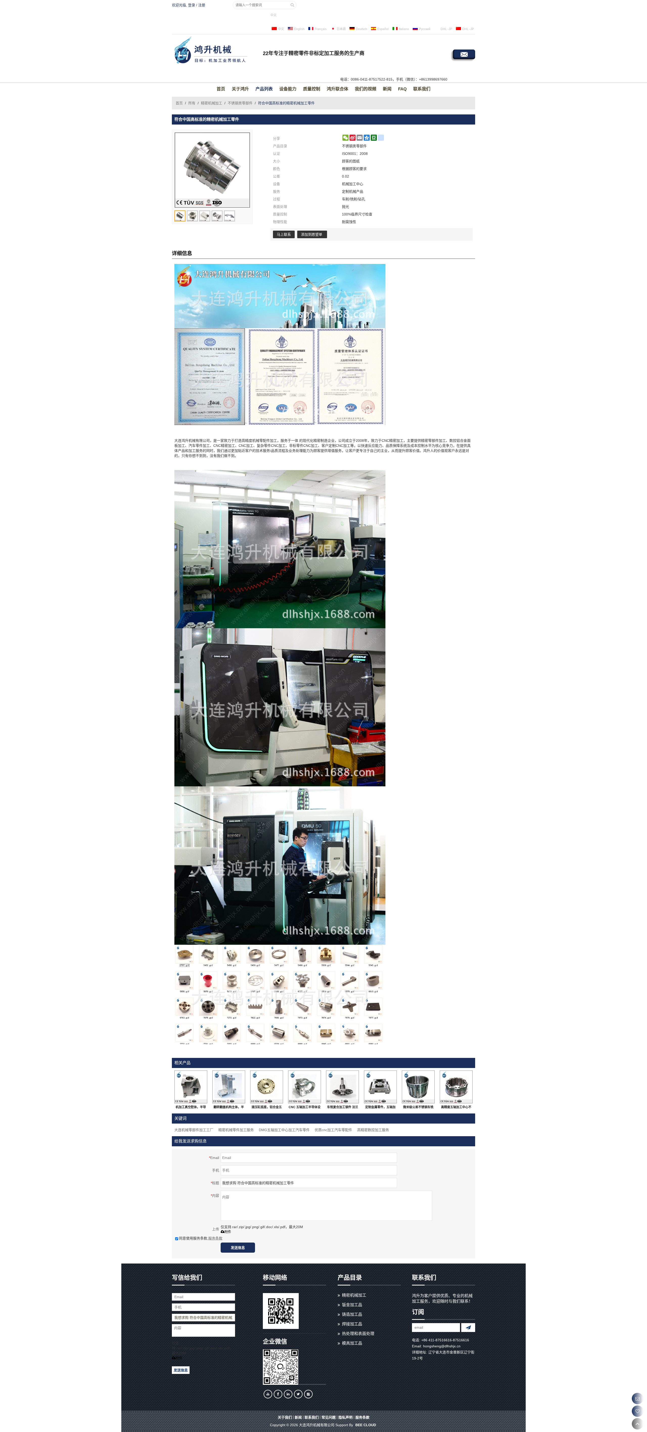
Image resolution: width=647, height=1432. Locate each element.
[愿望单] (637, 1411)
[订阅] (468, 1327)
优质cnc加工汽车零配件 (333, 1130)
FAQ (402, 89)
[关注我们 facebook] (278, 1394)
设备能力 (287, 89)
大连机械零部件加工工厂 (193, 1130)
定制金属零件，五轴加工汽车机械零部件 (380, 1108)
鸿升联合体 (337, 89)
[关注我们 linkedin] (288, 1394)
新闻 (387, 89)
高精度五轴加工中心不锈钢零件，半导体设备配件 (456, 1108)
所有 (191, 103)
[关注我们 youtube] (268, 1394)
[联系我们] (637, 1398)
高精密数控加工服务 (373, 1130)
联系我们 (421, 89)
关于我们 (285, 1417)
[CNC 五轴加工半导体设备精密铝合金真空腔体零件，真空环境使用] (304, 1087)
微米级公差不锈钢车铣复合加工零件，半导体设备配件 (418, 1108)
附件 (227, 1232)
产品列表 (264, 89)
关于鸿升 (240, 89)
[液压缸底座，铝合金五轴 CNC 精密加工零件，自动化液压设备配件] (266, 1087)
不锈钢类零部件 (240, 103)
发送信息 (238, 1248)
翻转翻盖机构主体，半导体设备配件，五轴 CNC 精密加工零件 (229, 1108)
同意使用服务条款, (200, 1238)
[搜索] (292, 5)
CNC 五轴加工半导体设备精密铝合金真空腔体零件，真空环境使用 (304, 1108)
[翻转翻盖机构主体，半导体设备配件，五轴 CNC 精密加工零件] (228, 1087)
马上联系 (284, 234)
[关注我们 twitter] (298, 1394)
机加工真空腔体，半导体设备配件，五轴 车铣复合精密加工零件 (190, 1108)
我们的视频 (365, 89)
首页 (221, 89)
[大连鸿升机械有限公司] (216, 50)
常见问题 (328, 1417)
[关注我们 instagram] (308, 1394)
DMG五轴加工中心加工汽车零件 (284, 1130)
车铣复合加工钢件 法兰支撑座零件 (342, 1108)
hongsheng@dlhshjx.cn (441, 1346)
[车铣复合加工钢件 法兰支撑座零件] (342, 1087)
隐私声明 (345, 1417)
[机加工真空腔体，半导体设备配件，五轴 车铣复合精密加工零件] (190, 1087)
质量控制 (311, 89)
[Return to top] (637, 1423)
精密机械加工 (211, 103)
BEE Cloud (365, 1425)
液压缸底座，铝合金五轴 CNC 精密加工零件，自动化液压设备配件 (266, 1108)
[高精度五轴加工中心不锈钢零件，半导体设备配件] (456, 1087)
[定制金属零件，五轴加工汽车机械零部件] (380, 1087)
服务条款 (215, 1238)
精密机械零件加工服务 (236, 1130)
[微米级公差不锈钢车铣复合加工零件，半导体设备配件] (418, 1087)
